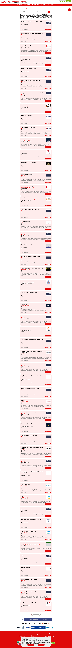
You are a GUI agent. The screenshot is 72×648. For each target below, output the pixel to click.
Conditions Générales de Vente (49, 636)
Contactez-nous (19, 633)
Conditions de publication (49, 635)
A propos (51, 4)
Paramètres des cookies (48, 634)
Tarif (48, 4)
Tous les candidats (33, 633)
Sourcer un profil (19, 4)
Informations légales (48, 633)
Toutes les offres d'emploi (34, 634)
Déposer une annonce (27, 4)
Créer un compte (68, 2)
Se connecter (62, 2)
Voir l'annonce (48, 29)
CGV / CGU (48, 640)
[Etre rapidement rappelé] (69, 9)
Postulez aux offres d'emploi (36, 9)
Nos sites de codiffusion (21, 636)
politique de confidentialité (27, 641)
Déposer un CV (43, 4)
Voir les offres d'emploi (35, 4)
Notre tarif (18, 635)
